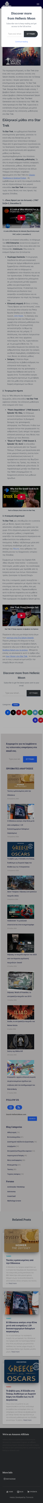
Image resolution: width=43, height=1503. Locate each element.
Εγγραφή (31, 34)
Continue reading (21, 42)
